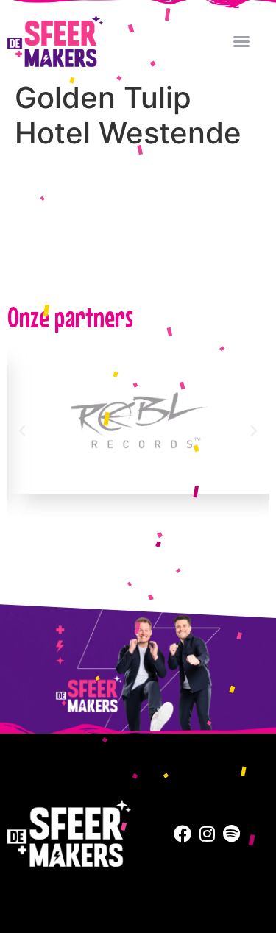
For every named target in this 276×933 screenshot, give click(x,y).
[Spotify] (231, 833)
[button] (241, 41)
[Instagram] (206, 833)
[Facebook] (182, 833)
